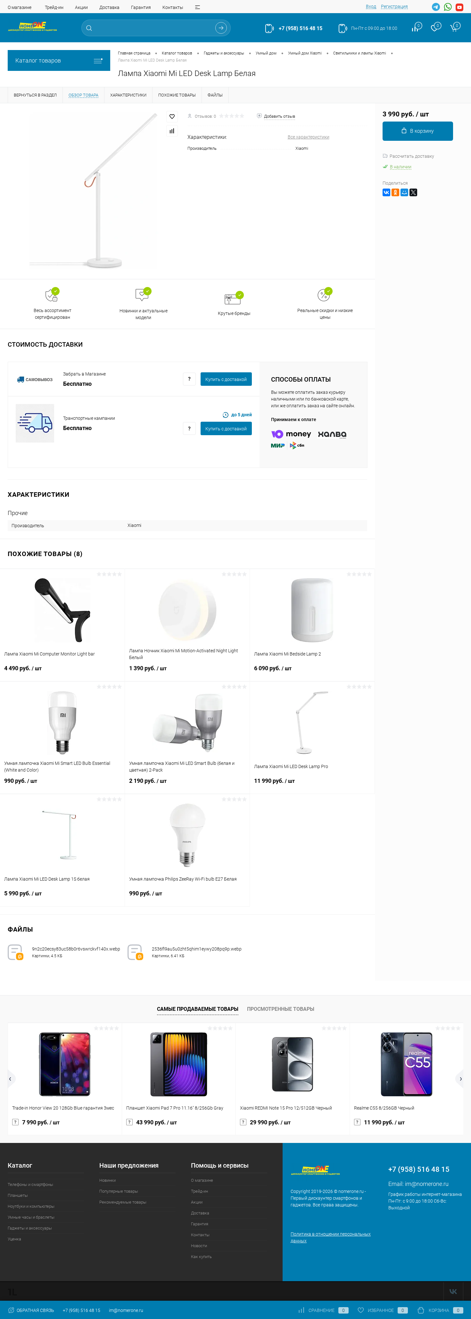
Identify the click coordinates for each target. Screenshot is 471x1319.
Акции (81, 7)
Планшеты (18, 1195)
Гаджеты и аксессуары (30, 1228)
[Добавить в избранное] (172, 117)
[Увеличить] (94, 191)
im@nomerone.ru (427, 1183)
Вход (371, 6)
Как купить (201, 1256)
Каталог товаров (38, 60)
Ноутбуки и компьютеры (31, 1206)
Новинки (107, 1180)
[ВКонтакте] (386, 192)
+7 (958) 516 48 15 (300, 28)
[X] (413, 192)
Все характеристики (308, 137)
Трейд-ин (54, 7)
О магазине (19, 7)
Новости (199, 1245)
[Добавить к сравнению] (172, 131)
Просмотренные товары (280, 1009)
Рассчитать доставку (412, 156)
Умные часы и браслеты (31, 1217)
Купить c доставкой (226, 379)
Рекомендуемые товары (122, 1202)
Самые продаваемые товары (197, 1009)
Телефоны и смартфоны (30, 1184)
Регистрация (394, 6)
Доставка (109, 7)
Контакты (172, 7)
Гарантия (141, 7)
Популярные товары (118, 1191)
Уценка (14, 1239)
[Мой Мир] (404, 192)
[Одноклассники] (395, 192)
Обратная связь (35, 1310)
